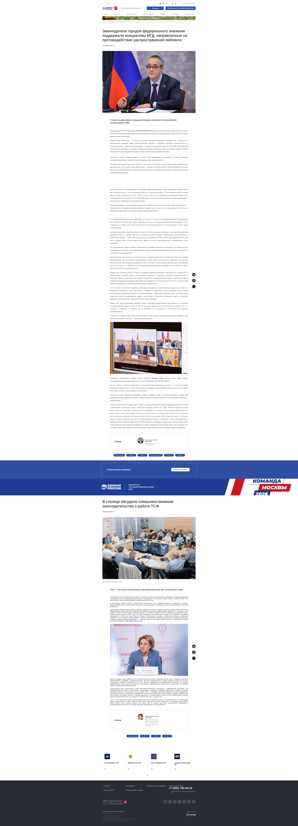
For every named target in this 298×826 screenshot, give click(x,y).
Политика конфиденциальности (111, 817)
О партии (104, 14)
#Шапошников (119, 455)
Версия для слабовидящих (188, 3)
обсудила (165, 290)
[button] (147, 775)
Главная (104, 22)
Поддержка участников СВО (149, 18)
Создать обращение (180, 469)
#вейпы (180, 455)
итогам (148, 192)
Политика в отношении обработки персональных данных (118, 819)
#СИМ (168, 455)
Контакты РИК (109, 790)
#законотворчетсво (156, 455)
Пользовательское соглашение (111, 815)
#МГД (142, 455)
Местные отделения (148, 14)
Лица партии (117, 14)
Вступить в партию (190, 14)
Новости (122, 22)
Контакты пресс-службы (134, 790)
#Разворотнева (132, 736)
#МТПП (156, 736)
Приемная (162, 14)
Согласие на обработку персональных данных (115, 820)
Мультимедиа (175, 14)
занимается (165, 146)
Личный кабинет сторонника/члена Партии (180, 8)
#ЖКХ (144, 736)
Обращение (155, 8)
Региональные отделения (156, 786)
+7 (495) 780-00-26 (180, 788)
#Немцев (131, 455)
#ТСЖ (167, 736)
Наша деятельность (132, 14)
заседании (185, 130)
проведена (128, 167)
